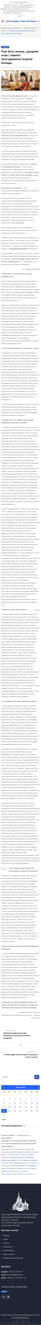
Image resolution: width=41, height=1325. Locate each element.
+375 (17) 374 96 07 (16, 1272)
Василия (34, 1160)
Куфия (14, 1160)
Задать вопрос (8, 1254)
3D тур (20, 16)
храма (17, 1318)
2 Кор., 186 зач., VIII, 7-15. (10, 1174)
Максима (21, 1157)
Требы (5, 1239)
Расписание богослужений (13, 1258)
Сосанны (29, 1152)
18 (9, 1107)
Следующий (31, 1052)
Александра (5, 1160)
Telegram (4, 1291)
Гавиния (31, 1155)
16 (37, 1103)
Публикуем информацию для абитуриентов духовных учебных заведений (16, 1035)
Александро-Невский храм (20, 21)
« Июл (3, 1119)
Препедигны (29, 1157)
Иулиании (32, 1166)
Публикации (7, 1247)
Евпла (13, 1152)
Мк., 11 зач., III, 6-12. (27, 1174)
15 (31, 1103)
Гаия (13, 1155)
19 (15, 1107)
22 (31, 1107)
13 (20, 1103)
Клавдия (13, 1157)
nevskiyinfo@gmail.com (20, 2)
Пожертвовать (8, 1250)
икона (19, 1152)
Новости (6, 1243)
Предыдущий (10, 1030)
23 (37, 1107)
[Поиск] (39, 21)
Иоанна (33, 1168)
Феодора (26, 1160)
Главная (6, 1235)
